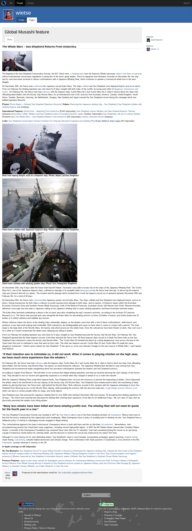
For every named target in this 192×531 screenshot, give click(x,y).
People (20, 3)
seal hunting (20, 440)
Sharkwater (7, 442)
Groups (30, 3)
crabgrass (125, 508)
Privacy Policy (30, 528)
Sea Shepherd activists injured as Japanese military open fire (80, 463)
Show (9, 39)
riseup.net (40, 508)
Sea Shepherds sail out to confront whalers (122, 114)
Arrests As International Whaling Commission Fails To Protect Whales (96, 460)
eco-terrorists (107, 424)
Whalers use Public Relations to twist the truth (48, 466)
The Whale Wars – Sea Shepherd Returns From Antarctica (41, 117)
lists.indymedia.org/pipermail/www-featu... (76, 472)
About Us (28, 518)
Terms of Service (47, 528)
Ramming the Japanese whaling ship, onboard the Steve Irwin (101, 451)
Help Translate (111, 525)
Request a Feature (113, 515)
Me (11, 3)
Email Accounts (31, 521)
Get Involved (110, 521)
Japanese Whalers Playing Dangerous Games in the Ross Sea (82, 453)
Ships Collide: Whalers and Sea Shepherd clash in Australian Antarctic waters (50, 114)
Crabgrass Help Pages (115, 518)
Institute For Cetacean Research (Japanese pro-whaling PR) (68, 121)
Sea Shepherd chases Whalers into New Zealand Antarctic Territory (106, 111)
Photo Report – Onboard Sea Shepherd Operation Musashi (35, 104)
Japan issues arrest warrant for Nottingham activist (42, 460)
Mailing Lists (30, 525)
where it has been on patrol (127, 74)
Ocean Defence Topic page (107, 121)
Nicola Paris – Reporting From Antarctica (41, 111)
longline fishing (131, 437)
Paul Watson (64, 415)
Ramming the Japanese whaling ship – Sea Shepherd (93, 104)
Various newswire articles (93, 117)
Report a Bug (110, 512)
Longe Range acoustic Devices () (121, 388)
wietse (23, 13)
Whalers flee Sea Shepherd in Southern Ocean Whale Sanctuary (99, 456)
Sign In (187, 3)
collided (85, 86)
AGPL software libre (140, 508)
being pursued (86, 290)
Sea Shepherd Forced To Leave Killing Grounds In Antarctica (46, 451)
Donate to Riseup (32, 515)
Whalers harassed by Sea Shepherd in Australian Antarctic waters (41, 456)
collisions (46, 92)
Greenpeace (115, 415)
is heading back (77, 74)
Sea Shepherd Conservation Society (24, 121)
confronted (38, 86)
